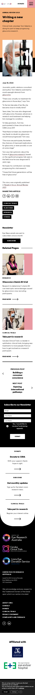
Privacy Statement (10, 614)
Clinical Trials (9, 612)
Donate (21, 4)
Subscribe (11, 241)
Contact (6, 606)
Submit (17, 437)
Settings (14, 692)
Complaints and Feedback (13, 617)
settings (21, 688)
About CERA (7, 603)
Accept (5, 692)
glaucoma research (17, 154)
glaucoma (6, 95)
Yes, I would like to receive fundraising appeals (19, 426)
